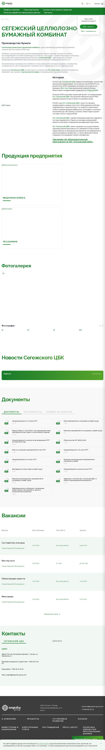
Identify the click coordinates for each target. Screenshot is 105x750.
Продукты (33, 719)
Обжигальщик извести (13, 579)
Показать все (51, 614)
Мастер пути (8, 561)
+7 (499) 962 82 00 (88, 709)
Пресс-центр (70, 727)
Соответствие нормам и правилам (57, 9)
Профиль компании (12, 9)
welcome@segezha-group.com (92, 706)
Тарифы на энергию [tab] (59, 412)
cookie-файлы (43, 744)
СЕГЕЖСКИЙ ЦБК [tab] (14, 641)
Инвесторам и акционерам (10, 728)
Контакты (48, 12)
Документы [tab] (11, 412)
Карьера (82, 719)
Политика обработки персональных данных (22, 12)
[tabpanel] (52, 455)
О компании (9, 719)
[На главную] (7, 5)
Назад (6, 19)
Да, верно (88, 27)
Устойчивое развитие (59, 720)
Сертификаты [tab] (32, 412)
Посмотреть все (96, 373)
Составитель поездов (13, 543)
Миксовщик (7, 597)
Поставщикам (50, 727)
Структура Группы (31, 9)
